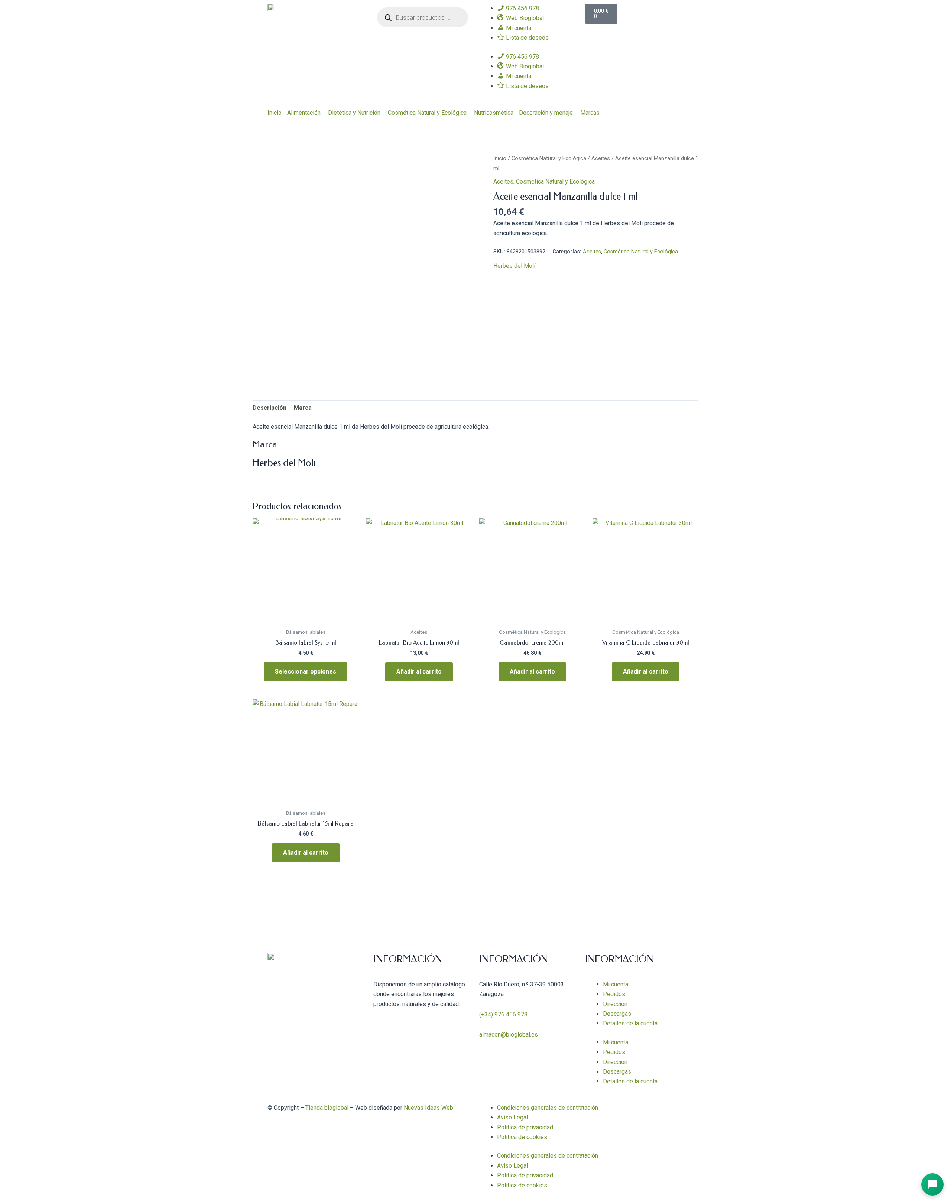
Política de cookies (522, 1137)
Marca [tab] (303, 407)
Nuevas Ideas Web (428, 1107)
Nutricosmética (493, 112)
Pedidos (614, 994)
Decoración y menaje (546, 112)
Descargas (617, 1013)
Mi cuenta (615, 984)
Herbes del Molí (514, 265)
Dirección (615, 1004)
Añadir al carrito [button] (419, 671)
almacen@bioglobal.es (508, 1034)
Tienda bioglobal (326, 1107)
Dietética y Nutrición (354, 112)
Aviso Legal (512, 1117)
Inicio (274, 112)
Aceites (600, 158)
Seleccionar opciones (305, 671)
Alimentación (304, 112)
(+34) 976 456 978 (503, 1014)
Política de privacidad (525, 1127)
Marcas (590, 112)
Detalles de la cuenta (630, 1023)
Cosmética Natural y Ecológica (427, 112)
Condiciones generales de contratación (547, 1107)
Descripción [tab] (269, 407)
